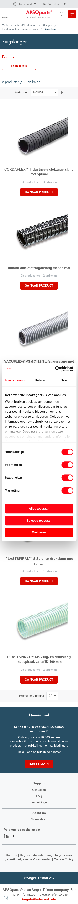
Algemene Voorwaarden (35, 859)
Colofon (11, 855)
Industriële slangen (25, 25)
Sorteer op (21, 92)
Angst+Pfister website (38, 899)
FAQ (39, 796)
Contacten (39, 789)
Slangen (47, 25)
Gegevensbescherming (36, 855)
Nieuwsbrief (39, 819)
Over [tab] (64, 380)
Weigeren (39, 532)
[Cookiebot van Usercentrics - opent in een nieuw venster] (55, 369)
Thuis (5, 25)
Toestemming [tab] (15, 380)
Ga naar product (39, 192)
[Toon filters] (6, 898)
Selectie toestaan (39, 520)
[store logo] (23, 14)
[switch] (67, 465)
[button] (24, 4)
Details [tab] (40, 380)
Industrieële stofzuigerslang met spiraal (39, 268)
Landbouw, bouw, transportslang (20, 29)
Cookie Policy (63, 859)
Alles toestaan (39, 508)
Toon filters (19, 65)
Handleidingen (39, 802)
